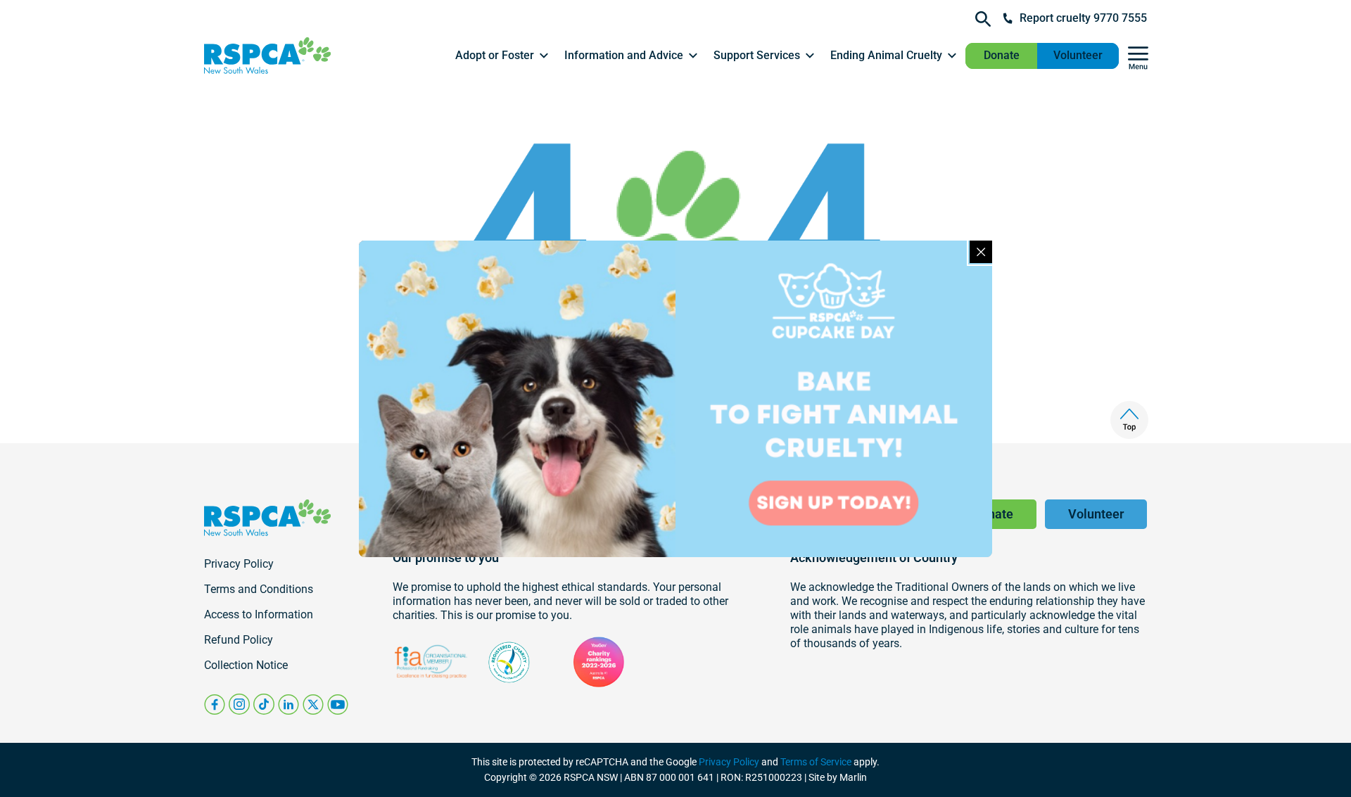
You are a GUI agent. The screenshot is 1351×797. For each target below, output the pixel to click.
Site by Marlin (837, 777)
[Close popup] (981, 252)
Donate (1002, 55)
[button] (502, 55)
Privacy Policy (729, 761)
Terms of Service (815, 761)
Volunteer (1078, 55)
